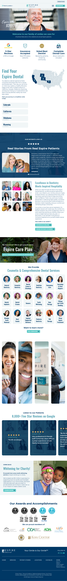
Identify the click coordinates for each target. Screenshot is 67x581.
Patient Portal (61, 1)
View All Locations (42, 400)
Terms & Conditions (27, 573)
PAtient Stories (25, 560)
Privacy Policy (18, 573)
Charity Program (60, 564)
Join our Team (59, 565)
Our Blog (49, 560)
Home (4, 560)
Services (13, 560)
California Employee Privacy (39, 573)
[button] (7, 5)
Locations (38, 560)
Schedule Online (8, 400)
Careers (58, 563)
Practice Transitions (60, 567)
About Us (58, 561)
